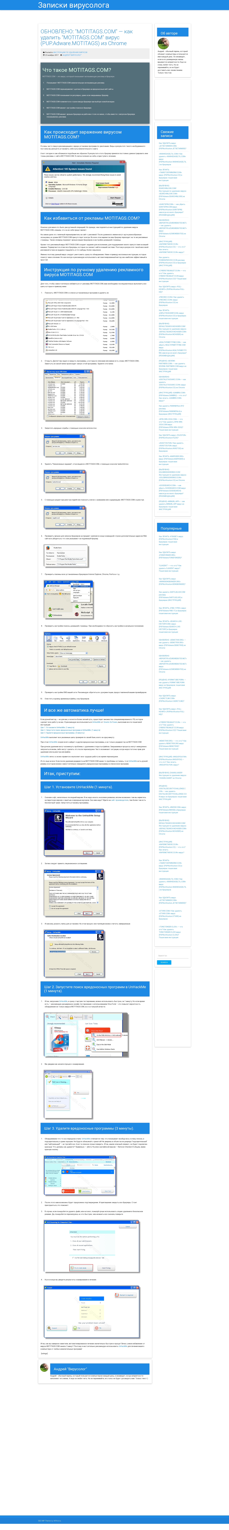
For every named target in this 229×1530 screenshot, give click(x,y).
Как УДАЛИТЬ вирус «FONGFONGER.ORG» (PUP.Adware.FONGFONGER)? (170, 555)
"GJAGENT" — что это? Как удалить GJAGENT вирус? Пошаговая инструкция (170, 568)
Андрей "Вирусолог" (72, 55)
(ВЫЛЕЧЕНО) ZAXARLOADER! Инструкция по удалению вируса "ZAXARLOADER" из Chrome (172, 775)
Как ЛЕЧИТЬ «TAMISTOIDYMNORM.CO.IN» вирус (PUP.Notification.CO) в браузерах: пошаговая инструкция (170, 174)
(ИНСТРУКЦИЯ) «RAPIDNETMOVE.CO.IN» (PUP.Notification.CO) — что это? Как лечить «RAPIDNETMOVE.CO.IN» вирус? (172, 246)
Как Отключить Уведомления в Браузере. (84, 15)
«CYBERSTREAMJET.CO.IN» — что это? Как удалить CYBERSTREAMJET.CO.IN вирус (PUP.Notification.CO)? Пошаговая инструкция (172, 275)
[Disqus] (95, 1418)
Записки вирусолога (73, 5)
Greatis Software (110, 722)
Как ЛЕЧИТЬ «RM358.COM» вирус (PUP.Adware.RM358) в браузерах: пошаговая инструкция (172, 810)
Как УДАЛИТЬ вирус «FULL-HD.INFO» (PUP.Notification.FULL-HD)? (172, 289)
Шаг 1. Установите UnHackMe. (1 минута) (57, 727)
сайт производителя (119, 800)
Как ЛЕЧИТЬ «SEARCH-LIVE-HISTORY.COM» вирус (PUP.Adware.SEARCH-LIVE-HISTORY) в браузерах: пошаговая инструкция (170, 626)
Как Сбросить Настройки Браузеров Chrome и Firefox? (166, 15)
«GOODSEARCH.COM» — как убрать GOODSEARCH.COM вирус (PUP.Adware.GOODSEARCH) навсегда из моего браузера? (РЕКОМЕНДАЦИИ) (172, 490)
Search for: (162, 956)
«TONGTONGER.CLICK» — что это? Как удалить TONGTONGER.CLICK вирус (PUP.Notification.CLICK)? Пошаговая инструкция (171, 932)
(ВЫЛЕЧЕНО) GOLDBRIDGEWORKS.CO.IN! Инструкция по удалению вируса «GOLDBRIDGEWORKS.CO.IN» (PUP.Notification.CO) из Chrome (172, 474)
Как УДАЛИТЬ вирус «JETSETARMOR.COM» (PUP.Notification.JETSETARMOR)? (172, 146)
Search (164, 962)
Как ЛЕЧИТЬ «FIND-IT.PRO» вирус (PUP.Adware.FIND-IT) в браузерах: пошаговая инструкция (173, 610)
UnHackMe (96, 722)
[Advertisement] (173, 99)
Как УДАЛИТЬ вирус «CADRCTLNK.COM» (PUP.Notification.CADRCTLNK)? (171, 698)
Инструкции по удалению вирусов (70, 52)
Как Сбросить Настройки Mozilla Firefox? (122, 15)
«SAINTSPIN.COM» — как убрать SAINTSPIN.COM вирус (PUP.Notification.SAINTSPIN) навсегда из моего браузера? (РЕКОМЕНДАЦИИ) (172, 209)
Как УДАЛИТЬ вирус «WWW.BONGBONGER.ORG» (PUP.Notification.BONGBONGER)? (172, 581)
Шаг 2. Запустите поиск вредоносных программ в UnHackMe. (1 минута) (70, 730)
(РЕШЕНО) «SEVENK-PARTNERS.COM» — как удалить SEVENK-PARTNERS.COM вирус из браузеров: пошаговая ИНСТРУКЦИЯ (172, 366)
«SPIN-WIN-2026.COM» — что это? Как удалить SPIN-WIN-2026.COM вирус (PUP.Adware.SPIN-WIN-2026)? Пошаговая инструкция (171, 424)
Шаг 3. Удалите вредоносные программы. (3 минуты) (62, 733)
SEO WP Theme (44, 1521)
